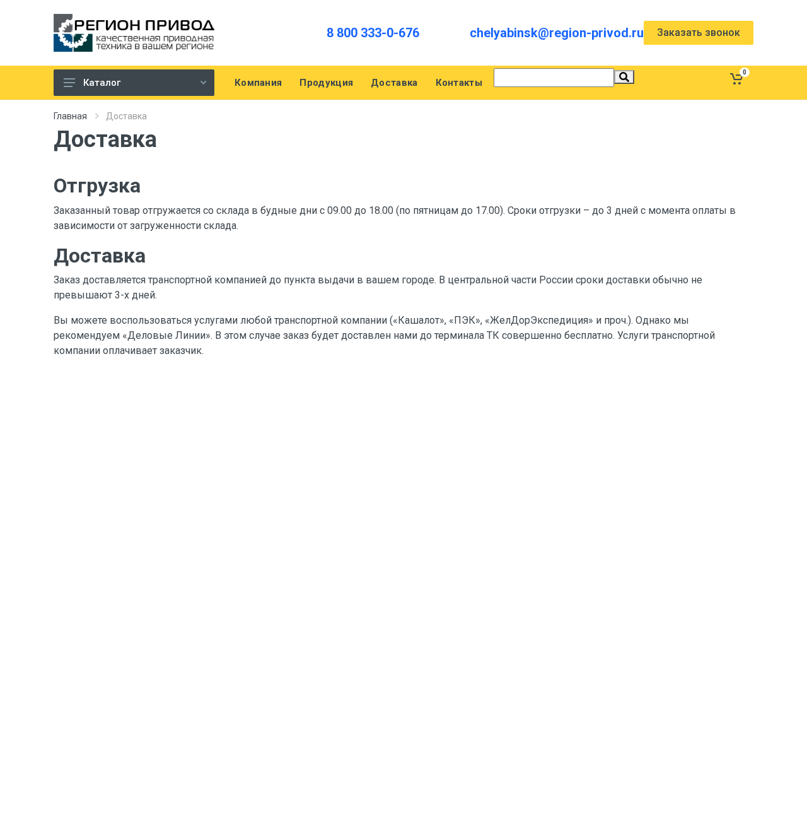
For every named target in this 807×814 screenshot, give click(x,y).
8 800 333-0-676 (373, 32)
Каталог (101, 82)
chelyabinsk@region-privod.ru (557, 32)
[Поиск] (624, 77)
